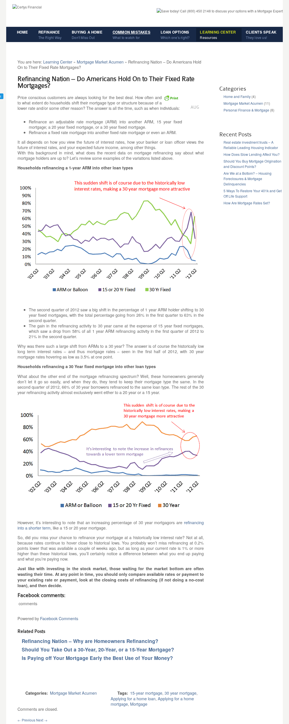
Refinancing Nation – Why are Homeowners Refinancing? (90, 641)
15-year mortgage (146, 693)
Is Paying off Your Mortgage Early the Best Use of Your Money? (97, 658)
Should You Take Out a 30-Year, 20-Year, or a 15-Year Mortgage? (98, 649)
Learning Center (57, 62)
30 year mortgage (180, 693)
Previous (26, 720)
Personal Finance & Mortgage (246, 110)
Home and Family (237, 96)
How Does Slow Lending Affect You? (252, 154)
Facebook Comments (59, 618)
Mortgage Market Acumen (100, 62)
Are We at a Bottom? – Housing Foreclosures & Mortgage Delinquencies (248, 178)
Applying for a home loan (133, 698)
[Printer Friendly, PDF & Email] (172, 99)
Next (41, 720)
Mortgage (138, 704)
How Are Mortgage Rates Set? (247, 202)
